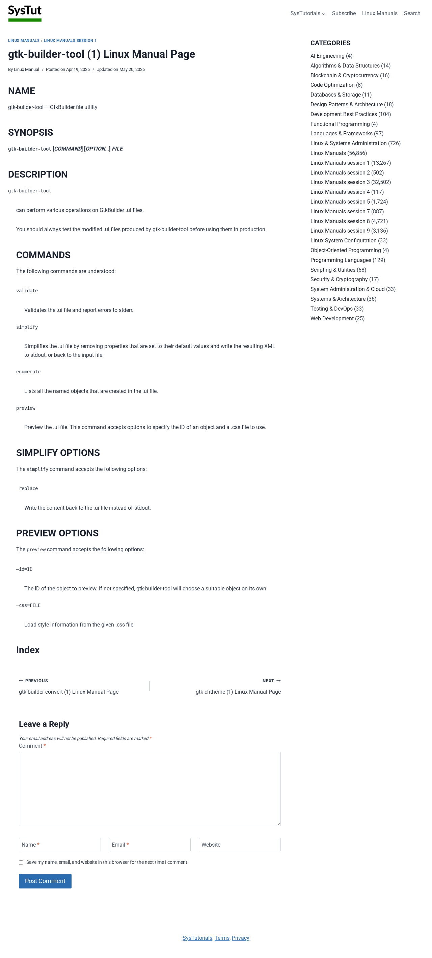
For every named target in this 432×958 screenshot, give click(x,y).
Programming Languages (340, 260)
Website (210, 844)
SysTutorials (197, 938)
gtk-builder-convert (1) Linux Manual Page (68, 686)
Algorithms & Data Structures (345, 65)
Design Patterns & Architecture (346, 104)
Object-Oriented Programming (345, 250)
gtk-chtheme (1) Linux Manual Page (238, 686)
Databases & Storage (335, 94)
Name (30, 844)
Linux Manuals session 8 (340, 221)
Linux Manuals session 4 (340, 192)
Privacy (240, 938)
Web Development (332, 318)
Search (412, 13)
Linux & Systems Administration (348, 143)
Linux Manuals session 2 (340, 172)
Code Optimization (332, 85)
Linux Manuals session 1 (70, 40)
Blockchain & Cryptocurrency (344, 75)
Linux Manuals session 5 (340, 201)
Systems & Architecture (338, 299)
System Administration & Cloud (347, 289)
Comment (32, 746)
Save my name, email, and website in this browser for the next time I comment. (107, 862)
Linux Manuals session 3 (340, 182)
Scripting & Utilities (332, 270)
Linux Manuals (380, 13)
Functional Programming (340, 124)
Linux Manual (26, 69)
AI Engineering (327, 56)
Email (120, 844)
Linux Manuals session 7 (340, 211)
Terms (222, 938)
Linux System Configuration (343, 240)
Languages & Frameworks (341, 133)
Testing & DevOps (331, 308)
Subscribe (344, 13)
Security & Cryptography (339, 279)
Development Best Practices (343, 114)
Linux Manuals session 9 (340, 231)
